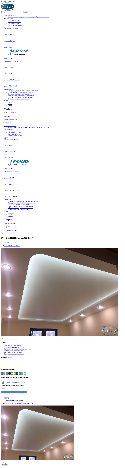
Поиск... (3, 12)
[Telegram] (25, 373)
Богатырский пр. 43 (10, 119)
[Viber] (20, 373)
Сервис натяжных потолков (13, 352)
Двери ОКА (8, 73)
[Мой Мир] (7, 373)
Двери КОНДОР (9, 41)
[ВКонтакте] (2, 373)
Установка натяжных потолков (14, 347)
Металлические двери (11, 28)
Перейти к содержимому (8, 1)
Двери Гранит (8, 47)
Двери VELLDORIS (10, 86)
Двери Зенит (8, 58)
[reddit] (12, 373)
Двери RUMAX (9, 67)
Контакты (11, 102)
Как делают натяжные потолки (14, 354)
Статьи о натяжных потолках (13, 400)
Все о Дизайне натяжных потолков (15, 350)
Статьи (10, 104)
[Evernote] (15, 373)
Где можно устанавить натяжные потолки (17, 349)
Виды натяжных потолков (12, 345)
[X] (9, 373)
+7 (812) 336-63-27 (10, 112)
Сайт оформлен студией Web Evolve (22, 403)
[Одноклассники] (4, 373)
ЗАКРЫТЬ (4, 464)
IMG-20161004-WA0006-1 (12, 246)
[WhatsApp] (22, 373)
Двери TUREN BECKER (12, 80)
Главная (6, 397)
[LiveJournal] (17, 373)
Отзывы (10, 105)
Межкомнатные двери (11, 61)
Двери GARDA (9, 34)
